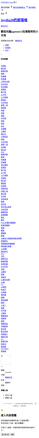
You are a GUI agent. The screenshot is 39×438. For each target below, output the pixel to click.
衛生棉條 (4, 332)
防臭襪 (3, 79)
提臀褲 (3, 351)
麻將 (2, 303)
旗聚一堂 (4, 105)
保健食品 (4, 189)
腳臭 (2, 74)
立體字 (3, 272)
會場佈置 (4, 264)
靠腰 (2, 228)
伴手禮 (3, 118)
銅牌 (2, 274)
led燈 (3, 282)
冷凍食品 (4, 137)
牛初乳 (3, 196)
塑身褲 (3, 347)
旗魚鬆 (3, 108)
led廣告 (3, 287)
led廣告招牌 (5, 280)
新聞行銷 (4, 341)
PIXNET (10, 403)
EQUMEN (4, 349)
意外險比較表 (6, 207)
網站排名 (4, 252)
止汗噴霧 (4, 97)
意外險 (3, 204)
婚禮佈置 (4, 261)
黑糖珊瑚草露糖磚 (8, 244)
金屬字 (3, 277)
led (2, 284)
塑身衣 (3, 344)
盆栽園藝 (4, 215)
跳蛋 (2, 321)
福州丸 (3, 134)
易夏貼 (3, 89)
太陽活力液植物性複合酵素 (11, 238)
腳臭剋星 (4, 71)
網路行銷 (4, 337)
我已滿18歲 (5, 434)
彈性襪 (3, 295)
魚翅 (2, 139)
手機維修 (4, 326)
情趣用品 (4, 316)
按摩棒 (3, 318)
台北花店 (4, 267)
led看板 (3, 292)
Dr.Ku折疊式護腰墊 (8, 223)
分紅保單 (4, 210)
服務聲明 (23, 406)
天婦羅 (3, 129)
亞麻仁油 (4, 191)
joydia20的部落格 (14, 20)
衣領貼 (3, 66)
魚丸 (2, 126)
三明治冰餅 (5, 82)
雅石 (2, 217)
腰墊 (2, 231)
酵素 (2, 202)
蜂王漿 (3, 194)
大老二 (3, 305)
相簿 (7, 45)
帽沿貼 (3, 68)
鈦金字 (3, 290)
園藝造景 (4, 212)
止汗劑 (3, 95)
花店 (2, 256)
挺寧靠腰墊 (5, 225)
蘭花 (2, 220)
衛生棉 (3, 329)
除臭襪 (3, 76)
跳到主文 (4, 26)
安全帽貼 (4, 87)
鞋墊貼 (3, 100)
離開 (12, 434)
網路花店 (4, 259)
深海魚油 (4, 199)
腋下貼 (3, 92)
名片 (7, 50)
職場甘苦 (18, 41)
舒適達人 (4, 334)
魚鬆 (2, 110)
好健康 (3, 186)
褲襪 (2, 297)
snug (2, 152)
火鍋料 (3, 131)
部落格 (7, 48)
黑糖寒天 (4, 241)
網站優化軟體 (6, 246)
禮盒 (2, 116)
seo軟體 (4, 249)
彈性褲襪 (4, 300)
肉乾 (2, 124)
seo (2, 339)
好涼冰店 (4, 84)
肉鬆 (2, 113)
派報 (2, 269)
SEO (2, 254)
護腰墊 (3, 233)
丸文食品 (4, 103)
